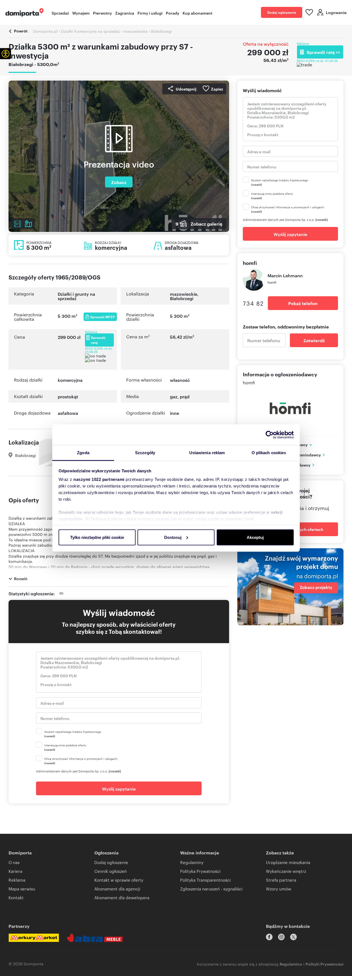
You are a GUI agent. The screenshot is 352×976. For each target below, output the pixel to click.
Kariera (15, 871)
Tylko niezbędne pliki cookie (97, 537)
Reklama (17, 880)
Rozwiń (21, 578)
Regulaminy (192, 862)
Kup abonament (197, 12)
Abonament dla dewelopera (121, 897)
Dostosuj (173, 537)
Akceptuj (255, 537)
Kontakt (16, 897)
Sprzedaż (60, 12)
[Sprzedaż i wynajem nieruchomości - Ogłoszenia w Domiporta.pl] (24, 12)
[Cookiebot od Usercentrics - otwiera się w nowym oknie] (270, 435)
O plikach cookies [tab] (269, 452)
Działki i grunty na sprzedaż (76, 296)
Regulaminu (291, 963)
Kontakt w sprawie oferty (118, 880)
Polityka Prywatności (200, 871)
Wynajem (81, 12)
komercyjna (70, 380)
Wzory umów (278, 889)
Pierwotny (102, 12)
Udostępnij (186, 88)
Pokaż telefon (303, 303)
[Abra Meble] (95, 938)
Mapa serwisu (22, 889)
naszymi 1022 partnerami (99, 479)
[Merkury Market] (34, 938)
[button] (5, 53)
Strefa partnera (281, 880)
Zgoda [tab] (83, 452)
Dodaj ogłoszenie (281, 12)
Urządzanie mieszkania (288, 862)
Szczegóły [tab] (145, 452)
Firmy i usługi (150, 12)
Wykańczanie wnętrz (286, 871)
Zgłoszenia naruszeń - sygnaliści (211, 889)
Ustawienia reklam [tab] (207, 452)
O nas (14, 862)
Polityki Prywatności (324, 963)
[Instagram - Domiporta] (281, 937)
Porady (172, 12)
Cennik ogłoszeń (110, 871)
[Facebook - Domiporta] (269, 937)
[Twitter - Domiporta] (293, 937)
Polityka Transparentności (205, 880)
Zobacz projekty (316, 587)
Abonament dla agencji (117, 889)
